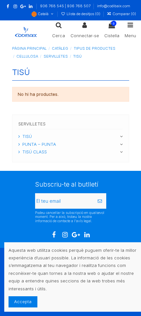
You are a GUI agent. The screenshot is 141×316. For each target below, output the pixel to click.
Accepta (22, 301)
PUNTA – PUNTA (39, 144)
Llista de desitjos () (83, 14)
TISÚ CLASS (34, 151)
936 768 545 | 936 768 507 (65, 6)
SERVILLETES (32, 123)
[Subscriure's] (99, 201)
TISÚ (27, 136)
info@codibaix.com (113, 6)
